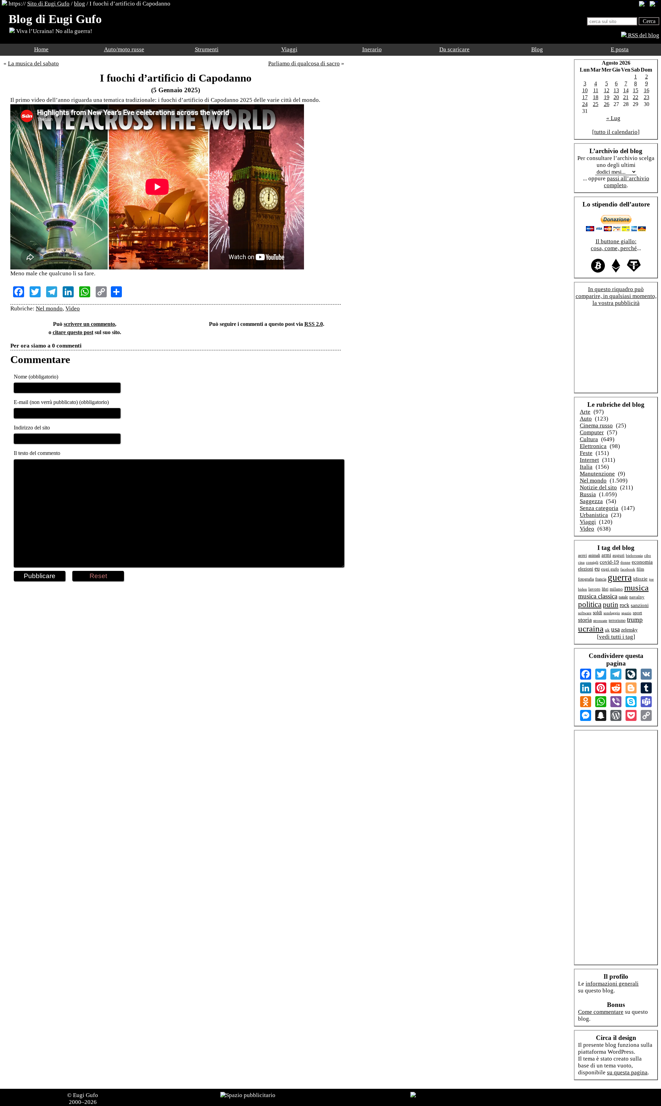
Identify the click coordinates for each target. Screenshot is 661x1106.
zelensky (629, 629)
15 (635, 90)
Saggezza (591, 501)
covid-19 (609, 562)
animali (594, 555)
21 (626, 97)
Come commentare (600, 1012)
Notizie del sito (598, 487)
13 (616, 90)
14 (626, 90)
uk (607, 629)
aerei (582, 555)
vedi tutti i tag (616, 637)
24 (585, 104)
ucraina (591, 628)
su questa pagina (627, 1072)
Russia (588, 494)
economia (642, 562)
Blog (537, 49)
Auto (586, 418)
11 (595, 90)
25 (595, 104)
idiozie (640, 579)
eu (597, 569)
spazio (626, 613)
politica (589, 604)
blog (79, 3)
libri (605, 589)
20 (616, 97)
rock (624, 605)
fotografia (586, 579)
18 (595, 97)
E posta (620, 49)
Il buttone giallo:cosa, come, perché (614, 245)
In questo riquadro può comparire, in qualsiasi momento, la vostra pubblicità (616, 296)
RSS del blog (643, 35)
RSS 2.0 (313, 324)
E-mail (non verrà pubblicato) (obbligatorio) (61, 402)
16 (646, 90)
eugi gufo (610, 569)
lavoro (594, 589)
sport (637, 612)
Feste (586, 453)
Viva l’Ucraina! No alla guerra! (53, 31)
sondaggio (612, 613)
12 (606, 90)
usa (615, 629)
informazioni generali (612, 983)
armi (606, 555)
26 (606, 104)
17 (585, 97)
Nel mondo (49, 308)
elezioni (585, 569)
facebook (627, 569)
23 (646, 97)
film (640, 569)
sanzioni (640, 605)
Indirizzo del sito (32, 427)
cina (581, 562)
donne (625, 562)
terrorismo (617, 620)
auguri (618, 555)
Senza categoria (599, 508)
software (584, 613)
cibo (647, 555)
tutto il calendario (616, 132)
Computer (592, 432)
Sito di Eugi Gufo (48, 3)
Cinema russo (596, 425)
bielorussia (634, 555)
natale (623, 597)
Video (72, 308)
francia (600, 579)
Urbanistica (594, 515)
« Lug (613, 118)
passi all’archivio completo (626, 182)
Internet (589, 460)
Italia (586, 467)
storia (585, 619)
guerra (620, 577)
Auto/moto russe (124, 49)
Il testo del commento (37, 453)
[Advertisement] (175, 603)
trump (635, 619)
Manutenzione (597, 473)
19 (606, 97)
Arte (585, 411)
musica (636, 587)
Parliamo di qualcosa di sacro (304, 63)
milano (616, 589)
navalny (636, 597)
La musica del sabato (33, 63)
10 (585, 90)
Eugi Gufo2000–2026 (83, 1098)
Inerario (372, 49)
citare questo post (73, 332)
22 (635, 97)
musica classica (597, 596)
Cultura (589, 439)
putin (610, 604)
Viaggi (289, 49)
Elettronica (593, 446)
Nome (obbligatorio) (36, 377)
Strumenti (207, 49)
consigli (592, 562)
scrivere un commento (89, 324)
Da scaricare (454, 49)
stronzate (600, 621)
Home (41, 49)
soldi (597, 612)
